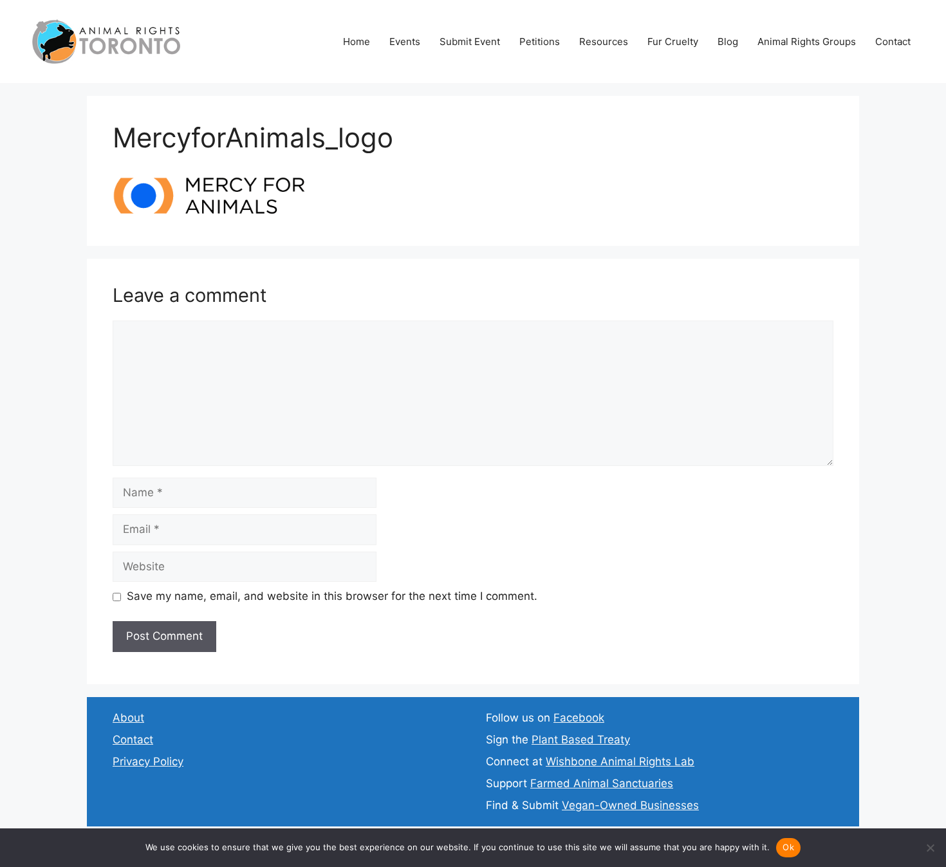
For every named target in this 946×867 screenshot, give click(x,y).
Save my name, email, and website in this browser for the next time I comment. (332, 596)
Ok (788, 847)
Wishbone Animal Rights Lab (620, 761)
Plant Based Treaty (581, 739)
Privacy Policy (148, 761)
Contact (893, 41)
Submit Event (470, 41)
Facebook (578, 717)
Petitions (539, 41)
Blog (728, 41)
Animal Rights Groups (806, 41)
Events (404, 41)
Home (356, 41)
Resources (603, 41)
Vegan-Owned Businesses (630, 805)
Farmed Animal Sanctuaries (601, 783)
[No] (929, 847)
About (128, 717)
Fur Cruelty (672, 41)
